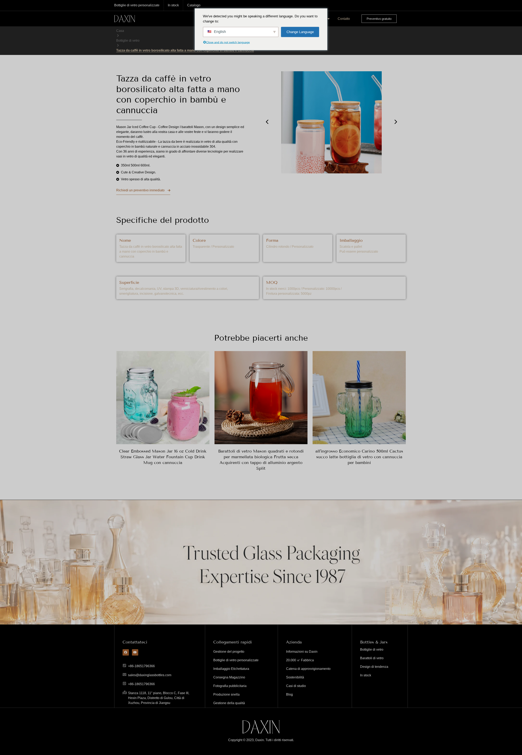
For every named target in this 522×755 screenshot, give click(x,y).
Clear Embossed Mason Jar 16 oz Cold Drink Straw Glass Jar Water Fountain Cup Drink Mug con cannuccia (162, 457)
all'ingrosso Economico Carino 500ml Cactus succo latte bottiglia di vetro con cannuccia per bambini (359, 457)
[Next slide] (395, 121)
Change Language (300, 32)
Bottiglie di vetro (127, 40)
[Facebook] (126, 652)
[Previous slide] (267, 121)
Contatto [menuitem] (344, 18)
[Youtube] (135, 652)
